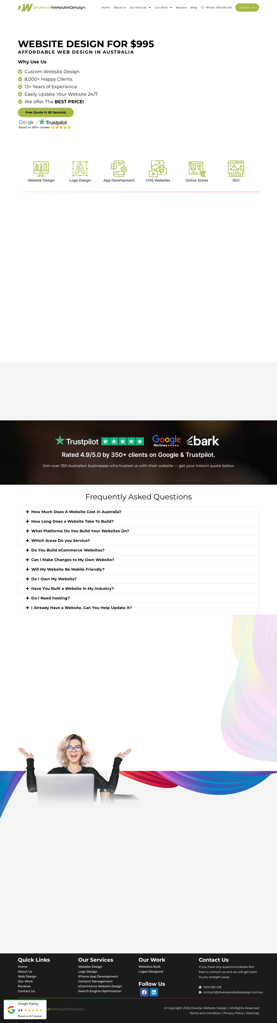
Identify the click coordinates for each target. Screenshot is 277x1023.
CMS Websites (158, 180)
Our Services (138, 7)
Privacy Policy (233, 1013)
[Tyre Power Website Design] (138, 398)
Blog (194, 7)
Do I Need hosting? (50, 598)
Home (106, 7)
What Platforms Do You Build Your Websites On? (80, 531)
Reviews (181, 7)
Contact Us (26, 991)
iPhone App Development (98, 976)
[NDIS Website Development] (138, 407)
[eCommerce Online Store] (138, 403)
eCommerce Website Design (100, 986)
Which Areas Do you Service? (60, 540)
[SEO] (235, 168)
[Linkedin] (154, 992)
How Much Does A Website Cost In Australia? (76, 512)
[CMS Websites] (157, 168)
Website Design (41, 180)
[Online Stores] (196, 168)
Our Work (161, 7)
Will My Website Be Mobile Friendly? (68, 569)
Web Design (27, 976)
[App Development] (119, 168)
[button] (138, 511)
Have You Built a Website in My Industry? (72, 588)
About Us (120, 7)
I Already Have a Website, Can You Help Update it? (81, 607)
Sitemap (252, 1013)
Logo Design (80, 180)
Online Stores (196, 180)
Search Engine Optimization (99, 991)
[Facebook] (144, 992)
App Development (119, 180)
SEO (236, 180)
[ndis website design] (138, 405)
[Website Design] (41, 168)
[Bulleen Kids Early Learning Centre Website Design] (138, 402)
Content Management (95, 981)
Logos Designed (150, 971)
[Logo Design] (80, 168)
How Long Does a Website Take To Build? (72, 521)
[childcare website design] (138, 400)
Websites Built (149, 966)
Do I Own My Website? (54, 579)
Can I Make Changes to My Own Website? (72, 559)
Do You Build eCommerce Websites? (68, 550)
